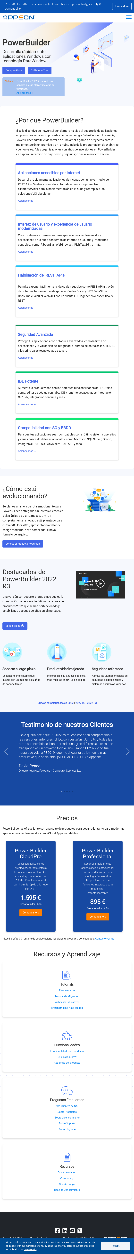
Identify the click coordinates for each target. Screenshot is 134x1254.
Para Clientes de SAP (67, 1106)
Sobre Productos (67, 1111)
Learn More (121, 6)
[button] (6, 751)
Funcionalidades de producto (67, 1051)
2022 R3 (92, 703)
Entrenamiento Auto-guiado (67, 1007)
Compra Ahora (14, 70)
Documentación (67, 1172)
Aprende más (24, 92)
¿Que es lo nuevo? (67, 1057)
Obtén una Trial (39, 70)
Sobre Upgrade (67, 1129)
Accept (115, 1245)
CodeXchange (67, 1184)
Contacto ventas (104, 938)
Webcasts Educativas (67, 1002)
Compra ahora (31, 912)
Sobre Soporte (67, 1123)
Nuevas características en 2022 (55, 703)
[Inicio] (20, 17)
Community (67, 1178)
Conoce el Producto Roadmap (23, 543)
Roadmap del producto (67, 1062)
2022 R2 (80, 703)
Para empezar (67, 990)
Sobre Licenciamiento (67, 1117)
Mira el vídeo (13, 625)
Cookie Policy (30, 1249)
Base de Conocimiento (67, 1189)
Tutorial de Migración (67, 996)
